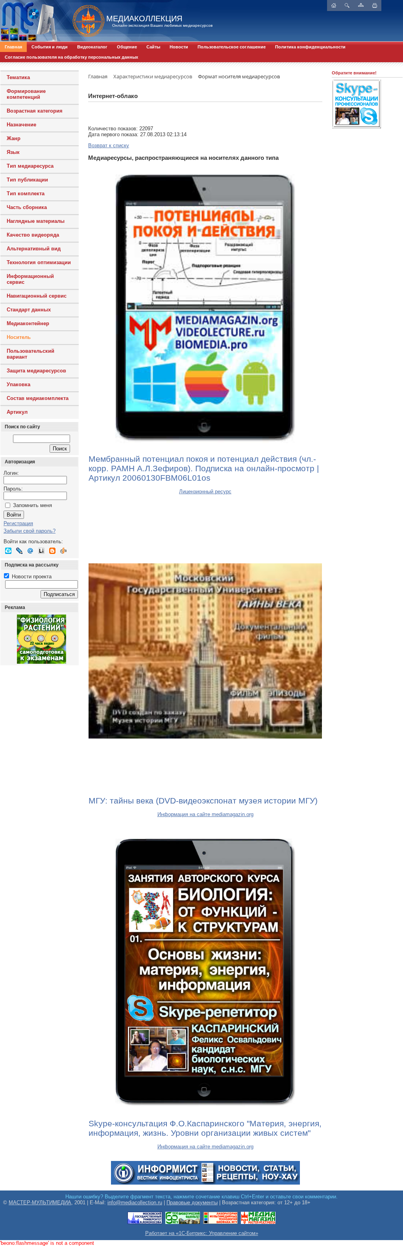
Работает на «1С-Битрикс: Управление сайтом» (201, 1233)
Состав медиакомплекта (37, 398)
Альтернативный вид (34, 249)
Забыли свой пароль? (29, 531)
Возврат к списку (108, 145)
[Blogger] (52, 550)
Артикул (17, 412)
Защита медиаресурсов (36, 371)
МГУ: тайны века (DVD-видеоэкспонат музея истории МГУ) (203, 800)
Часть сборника (27, 207)
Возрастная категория (35, 111)
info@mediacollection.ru (134, 1202)
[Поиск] (347, 5)
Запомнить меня (32, 505)
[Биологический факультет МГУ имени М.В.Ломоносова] (183, 1223)
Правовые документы (192, 1202)
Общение (127, 46)
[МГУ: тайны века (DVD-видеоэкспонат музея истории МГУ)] (205, 650)
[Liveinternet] (41, 550)
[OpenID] (63, 550)
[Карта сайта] (361, 5)
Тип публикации (27, 180)
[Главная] (84, 21)
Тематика (18, 77)
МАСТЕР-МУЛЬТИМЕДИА (40, 1202)
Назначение (21, 125)
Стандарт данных (29, 310)
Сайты (153, 46)
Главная (13, 46)
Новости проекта (31, 576)
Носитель (19, 337)
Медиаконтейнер (28, 323)
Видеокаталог (92, 46)
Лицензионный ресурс (205, 491)
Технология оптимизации (39, 262)
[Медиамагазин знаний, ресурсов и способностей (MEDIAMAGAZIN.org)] (258, 1223)
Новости (179, 46)
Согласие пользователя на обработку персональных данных (71, 57)
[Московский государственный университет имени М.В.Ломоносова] (145, 1223)
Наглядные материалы (36, 221)
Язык (13, 152)
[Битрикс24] (8, 550)
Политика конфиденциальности (310, 46)
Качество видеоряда (33, 235)
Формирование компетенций (26, 94)
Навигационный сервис (37, 296)
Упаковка (18, 384)
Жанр (13, 138)
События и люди (49, 46)
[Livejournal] (19, 550)
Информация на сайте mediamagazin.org (205, 814)
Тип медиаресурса (30, 166)
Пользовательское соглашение (232, 46)
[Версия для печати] (374, 5)
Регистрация (18, 523)
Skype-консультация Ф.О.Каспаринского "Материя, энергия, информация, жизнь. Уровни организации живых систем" (205, 1128)
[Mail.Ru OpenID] (30, 550)
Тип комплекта (25, 193)
